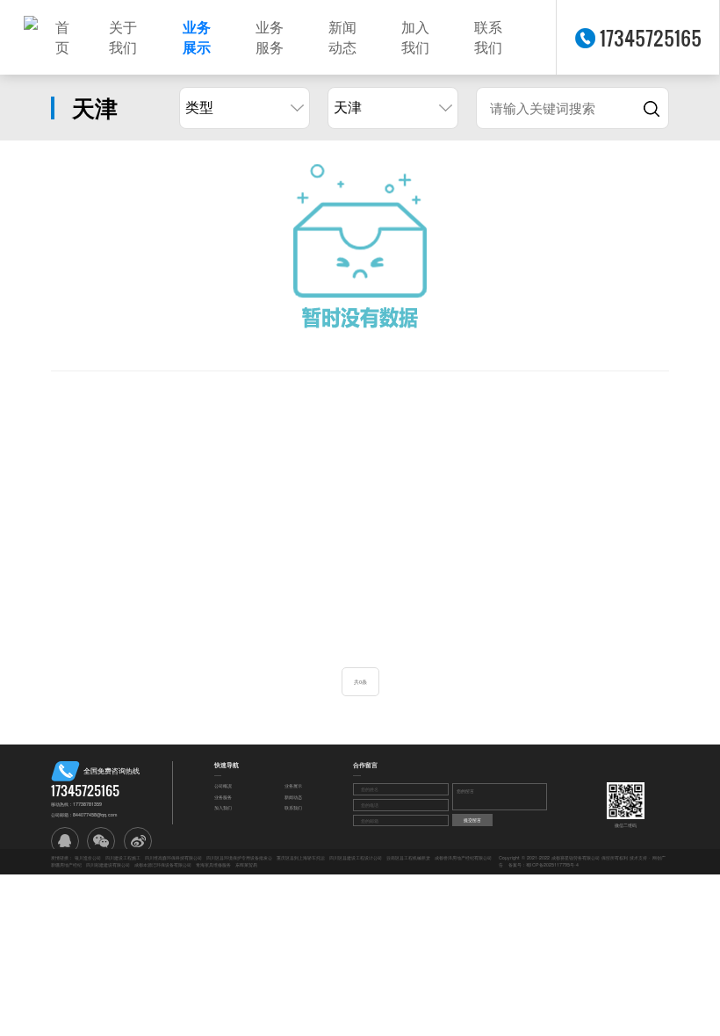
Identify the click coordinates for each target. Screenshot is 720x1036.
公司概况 (223, 786)
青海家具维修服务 (213, 864)
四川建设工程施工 (122, 857)
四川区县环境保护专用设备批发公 (239, 857)
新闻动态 (342, 37)
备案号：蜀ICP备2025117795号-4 (543, 864)
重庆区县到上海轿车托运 (301, 857)
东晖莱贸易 (246, 864)
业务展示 (197, 37)
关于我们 (123, 37)
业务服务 (270, 37)
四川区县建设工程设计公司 (355, 857)
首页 (62, 37)
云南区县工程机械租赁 (408, 857)
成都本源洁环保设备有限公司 (162, 864)
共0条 (360, 682)
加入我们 (415, 37)
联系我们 (488, 37)
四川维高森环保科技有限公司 (173, 857)
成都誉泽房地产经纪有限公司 (463, 857)
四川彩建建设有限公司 (108, 864)
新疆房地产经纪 (66, 864)
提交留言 (472, 820)
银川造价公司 (88, 857)
